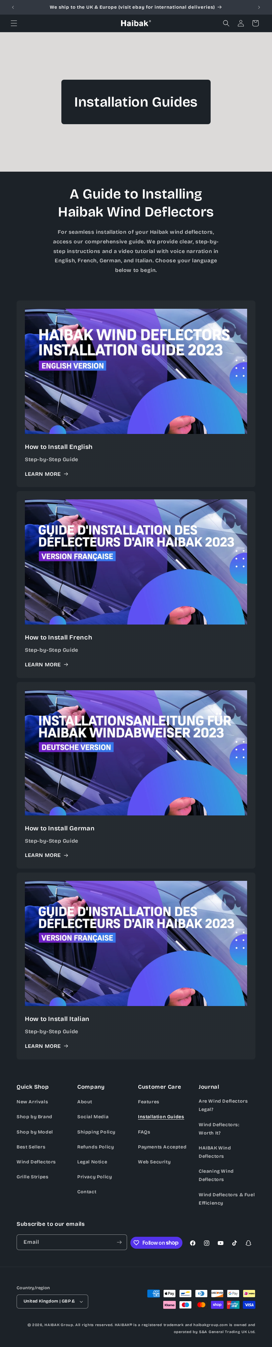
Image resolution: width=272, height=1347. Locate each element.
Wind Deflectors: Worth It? (219, 1129)
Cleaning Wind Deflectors (216, 1175)
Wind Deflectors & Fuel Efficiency (227, 1199)
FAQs (144, 1132)
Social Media (92, 1117)
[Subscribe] (119, 1242)
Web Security (154, 1162)
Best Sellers (31, 1147)
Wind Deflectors (36, 1162)
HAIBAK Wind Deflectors (215, 1152)
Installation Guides (161, 1117)
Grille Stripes (32, 1177)
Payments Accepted (162, 1147)
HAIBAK (51, 1325)
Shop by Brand (34, 1117)
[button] (14, 23)
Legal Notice (92, 1162)
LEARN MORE (43, 474)
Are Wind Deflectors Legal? (223, 1105)
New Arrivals (32, 1102)
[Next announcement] (259, 7)
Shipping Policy (96, 1132)
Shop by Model (35, 1132)
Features (149, 1102)
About (84, 1102)
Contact (86, 1192)
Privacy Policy (94, 1177)
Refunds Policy (95, 1147)
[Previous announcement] (13, 7)
